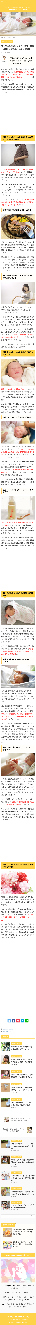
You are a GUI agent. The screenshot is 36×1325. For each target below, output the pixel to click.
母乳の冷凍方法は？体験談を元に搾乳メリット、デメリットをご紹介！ (21, 1090)
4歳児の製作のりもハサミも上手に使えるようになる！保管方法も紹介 (23, 1178)
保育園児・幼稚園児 (8, 1029)
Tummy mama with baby (18, 9)
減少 (11, 1031)
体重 (4, 1031)
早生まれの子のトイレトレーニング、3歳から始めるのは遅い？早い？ (21, 1105)
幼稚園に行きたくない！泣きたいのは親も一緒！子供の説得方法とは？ (21, 1062)
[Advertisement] (18, 114)
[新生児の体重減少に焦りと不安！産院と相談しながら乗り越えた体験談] (22, 1020)
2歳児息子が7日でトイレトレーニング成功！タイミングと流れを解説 (23, 1232)
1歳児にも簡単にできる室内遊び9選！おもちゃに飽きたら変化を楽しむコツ (22, 1162)
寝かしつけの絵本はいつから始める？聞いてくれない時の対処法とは (22, 1244)
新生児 (8, 1031)
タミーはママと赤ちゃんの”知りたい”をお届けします (18, 1319)
